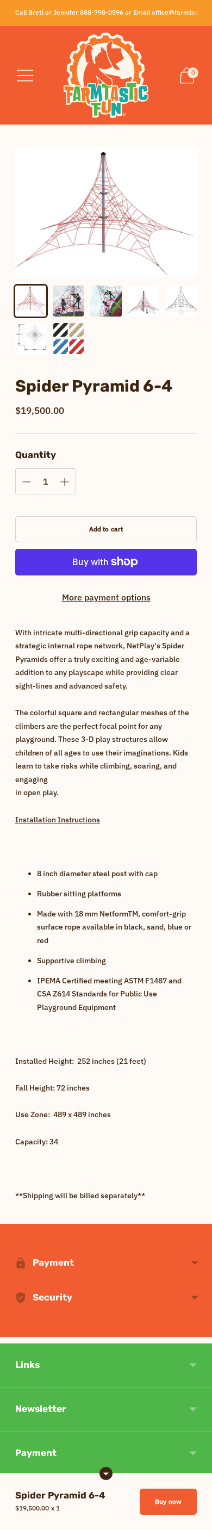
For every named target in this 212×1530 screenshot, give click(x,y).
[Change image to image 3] (105, 301)
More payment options (106, 597)
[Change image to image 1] (30, 301)
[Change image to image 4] (143, 301)
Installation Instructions (57, 820)
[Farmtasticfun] (106, 75)
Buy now (168, 1501)
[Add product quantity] (27, 482)
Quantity (35, 454)
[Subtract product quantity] (65, 482)
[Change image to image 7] (68, 338)
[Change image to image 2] (68, 301)
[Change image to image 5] (181, 301)
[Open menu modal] (25, 75)
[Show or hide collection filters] (106, 1473)
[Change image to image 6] (30, 338)
